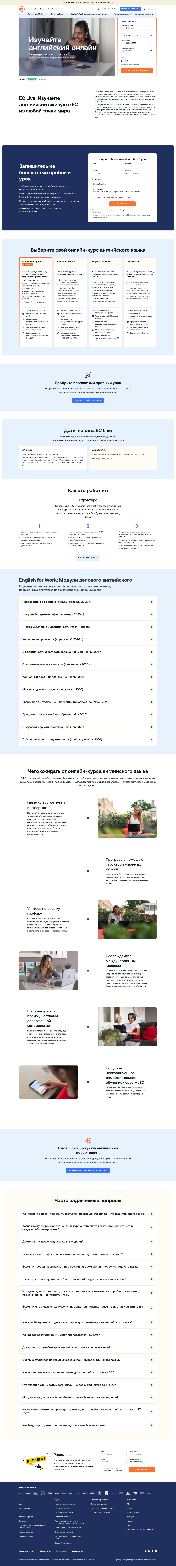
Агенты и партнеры (26, 1517)
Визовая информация (99, 1504)
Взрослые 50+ (77, 1551)
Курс (123, 33)
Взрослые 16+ (45, 1551)
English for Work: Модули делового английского (89, 14)
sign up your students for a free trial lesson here (40, 208)
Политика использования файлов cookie (82, 1559)
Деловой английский (63, 1517)
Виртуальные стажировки (65, 1532)
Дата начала (126, 40)
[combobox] (127, 173)
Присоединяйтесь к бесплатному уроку (88, 1170)
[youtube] (156, 1551)
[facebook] (149, 1551)
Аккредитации (24, 1508)
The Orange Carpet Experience (102, 1508)
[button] (98, 9)
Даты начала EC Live (35, 14)
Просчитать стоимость (137, 70)
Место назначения (127, 25)
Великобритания (133, 1512)
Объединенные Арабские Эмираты (140, 1530)
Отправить (122, 204)
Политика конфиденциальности (60, 1559)
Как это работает (57, 14)
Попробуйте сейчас (88, 558)
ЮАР (128, 1525)
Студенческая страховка (100, 1512)
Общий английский (62, 1508)
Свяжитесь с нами (26, 1536)
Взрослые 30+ (61, 1551)
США (128, 1504)
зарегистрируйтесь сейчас (88, 400)
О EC (21, 1512)
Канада (129, 1508)
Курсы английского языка (65, 1504)
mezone (34, 211)
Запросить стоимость (130, 9)
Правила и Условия (43, 1559)
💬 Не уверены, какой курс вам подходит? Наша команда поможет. (88, 2)
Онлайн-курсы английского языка (68, 1528)
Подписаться (142, 1469)
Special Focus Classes (63, 1543)
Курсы (42, 9)
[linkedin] (152, 1551)
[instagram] (145, 1551)
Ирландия (130, 1517)
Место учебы (32, 9)
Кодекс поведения (26, 1532)
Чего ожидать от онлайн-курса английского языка (133, 14)
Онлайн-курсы (53, 9)
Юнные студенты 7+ (27, 1551)
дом (20, 1504)
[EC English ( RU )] (22, 9)
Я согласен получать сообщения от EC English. (112, 198)
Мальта (129, 1521)
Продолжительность (128, 48)
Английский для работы (64, 1512)
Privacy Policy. (96, 212)
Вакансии (22, 1521)
